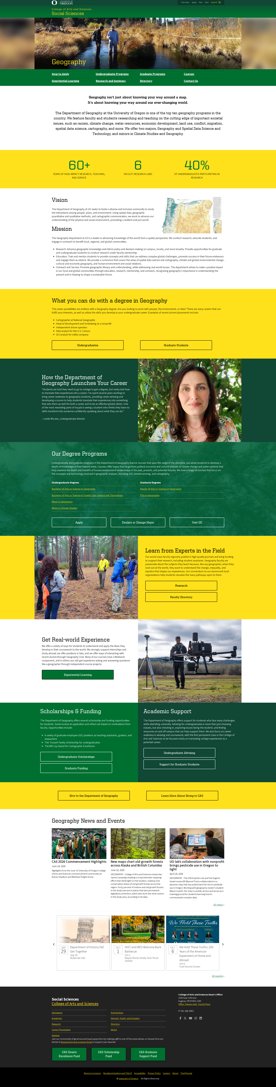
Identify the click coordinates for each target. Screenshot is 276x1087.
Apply (194, 2)
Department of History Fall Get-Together (83, 943)
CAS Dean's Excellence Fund (69, 1054)
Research (181, 585)
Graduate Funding (76, 768)
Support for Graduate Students (179, 764)
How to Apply (60, 74)
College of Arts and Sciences (75, 1004)
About (114, 1029)
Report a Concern (92, 1073)
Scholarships (117, 1012)
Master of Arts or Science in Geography (160, 489)
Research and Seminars (111, 81)
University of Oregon (128, 1078)
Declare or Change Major (138, 522)
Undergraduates (87, 345)
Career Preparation (61, 1029)
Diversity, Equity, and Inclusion (125, 1018)
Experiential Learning (65, 81)
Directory (146, 81)
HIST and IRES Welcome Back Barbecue (138, 943)
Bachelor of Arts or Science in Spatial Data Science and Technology (87, 495)
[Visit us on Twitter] (185, 1018)
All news (218, 905)
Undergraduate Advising (179, 752)
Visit (200, 2)
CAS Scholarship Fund (108, 1054)
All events (217, 976)
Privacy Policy (154, 1073)
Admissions (57, 1012)
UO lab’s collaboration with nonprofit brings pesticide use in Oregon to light (197, 865)
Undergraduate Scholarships (76, 756)
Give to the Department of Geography (94, 795)
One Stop (185, 2)
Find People (186, 1073)
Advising (56, 1035)
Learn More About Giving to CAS (182, 795)
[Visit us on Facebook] (180, 1018)
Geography (69, 61)
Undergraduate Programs (112, 74)
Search (214, 2)
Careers (166, 1073)
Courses (189, 74)
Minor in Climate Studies (64, 508)
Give (207, 2)
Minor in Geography (62, 502)
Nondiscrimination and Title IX (117, 1073)
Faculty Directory (181, 597)
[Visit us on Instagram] (195, 1018)
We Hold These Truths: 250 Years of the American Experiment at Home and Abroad (192, 943)
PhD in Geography (149, 495)
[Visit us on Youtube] (190, 1018)
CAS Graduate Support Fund (148, 1054)
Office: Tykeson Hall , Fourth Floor (194, 1004)
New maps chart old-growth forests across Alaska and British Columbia (137, 863)
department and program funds (76, 1042)
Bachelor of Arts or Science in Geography (73, 489)
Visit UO (197, 522)
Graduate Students (176, 345)
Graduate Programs (152, 74)
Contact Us (191, 81)
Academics (57, 1018)
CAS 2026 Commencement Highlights (79, 861)
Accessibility (139, 1073)
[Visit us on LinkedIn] (200, 1018)
